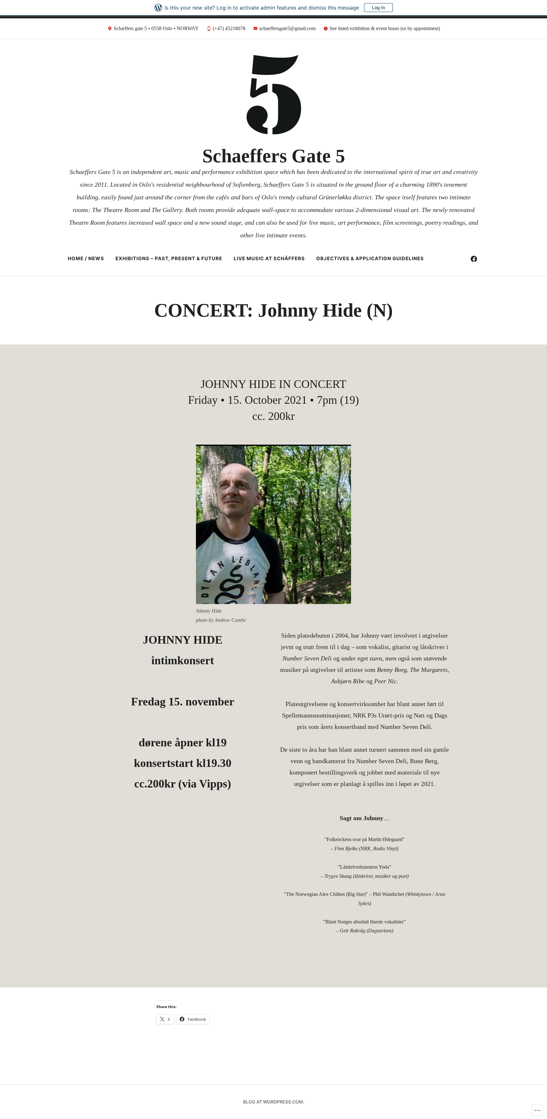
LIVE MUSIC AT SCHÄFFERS (269, 258)
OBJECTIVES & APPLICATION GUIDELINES (370, 258)
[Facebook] (473, 259)
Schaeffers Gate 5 (273, 155)
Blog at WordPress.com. (273, 1101)
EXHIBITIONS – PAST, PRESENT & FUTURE (169, 258)
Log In (378, 7)
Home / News (86, 258)
